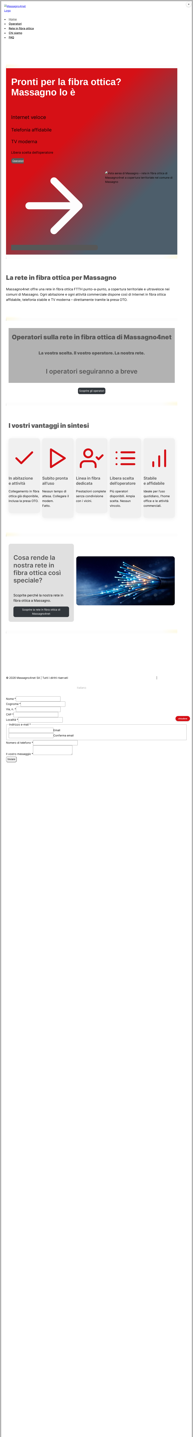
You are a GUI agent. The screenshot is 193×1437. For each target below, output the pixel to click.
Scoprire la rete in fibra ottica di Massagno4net (41, 611)
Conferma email (63, 735)
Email (56, 730)
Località (12, 719)
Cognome (13, 704)
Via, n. (11, 709)
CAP (10, 714)
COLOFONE (148, 677)
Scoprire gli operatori (91, 390)
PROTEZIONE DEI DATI (172, 677)
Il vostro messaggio (19, 754)
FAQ (11, 37)
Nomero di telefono (19, 742)
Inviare (11, 759)
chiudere (183, 718)
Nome (11, 698)
